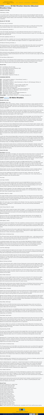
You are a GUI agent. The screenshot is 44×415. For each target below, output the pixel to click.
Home (17, 411)
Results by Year (21, 2)
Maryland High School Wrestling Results (8, 3)
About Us (21, 411)
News (17, 2)
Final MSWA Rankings (35, 2)
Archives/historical (27, 2)
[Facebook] (20, 409)
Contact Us (26, 411)
